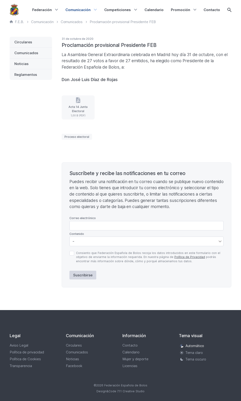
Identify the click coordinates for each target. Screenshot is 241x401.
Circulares (23, 42)
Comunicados (26, 53)
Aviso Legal (19, 345)
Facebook (74, 366)
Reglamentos (25, 74)
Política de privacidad (27, 352)
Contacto (212, 10)
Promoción (180, 10)
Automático (194, 346)
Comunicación (78, 10)
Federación (42, 10)
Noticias (21, 63)
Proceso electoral (76, 137)
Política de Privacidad (189, 257)
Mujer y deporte (135, 359)
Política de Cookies (25, 359)
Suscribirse (82, 275)
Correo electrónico (82, 218)
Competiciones (117, 10)
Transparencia (21, 366)
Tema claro (194, 353)
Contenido (76, 234)
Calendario (154, 10)
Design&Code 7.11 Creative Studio (120, 391)
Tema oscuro (195, 359)
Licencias (129, 366)
